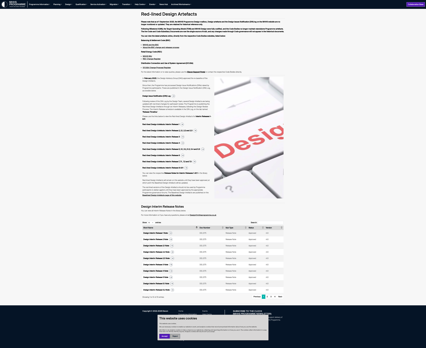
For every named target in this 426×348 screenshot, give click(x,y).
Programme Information (187, 314)
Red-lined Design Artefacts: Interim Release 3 (161, 137)
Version (269, 228)
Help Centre (207, 314)
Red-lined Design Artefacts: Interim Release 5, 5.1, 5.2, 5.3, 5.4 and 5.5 (171, 149)
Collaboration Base (415, 4)
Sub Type (229, 228)
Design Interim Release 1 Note (155, 233)
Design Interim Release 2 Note (155, 239)
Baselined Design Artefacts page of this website (161, 195)
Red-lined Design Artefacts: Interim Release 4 (161, 143)
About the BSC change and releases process (161, 47)
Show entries (151, 222)
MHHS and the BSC (151, 45)
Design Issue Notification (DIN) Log (156, 96)
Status (251, 228)
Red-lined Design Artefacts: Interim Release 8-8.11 (162, 168)
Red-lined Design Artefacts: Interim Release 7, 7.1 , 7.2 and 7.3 (167, 161)
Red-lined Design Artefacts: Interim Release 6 (161, 155)
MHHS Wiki (147, 56)
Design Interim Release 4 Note (155, 271)
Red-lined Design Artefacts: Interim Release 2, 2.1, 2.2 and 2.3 (167, 130)
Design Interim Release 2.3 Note (156, 258)
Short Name (148, 228)
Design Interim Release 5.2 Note (156, 290)
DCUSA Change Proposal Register (157, 67)
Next (280, 296)
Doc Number (205, 228)
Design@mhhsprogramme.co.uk (203, 215)
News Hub (163, 4)
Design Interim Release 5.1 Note (156, 283)
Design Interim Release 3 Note (155, 264)
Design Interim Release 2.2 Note (156, 252)
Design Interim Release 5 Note (155, 277)
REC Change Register (152, 59)
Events (205, 311)
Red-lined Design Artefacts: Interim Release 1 (160, 124)
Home (180, 311)
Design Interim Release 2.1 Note (156, 246)
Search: (254, 222)
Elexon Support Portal (196, 72)
